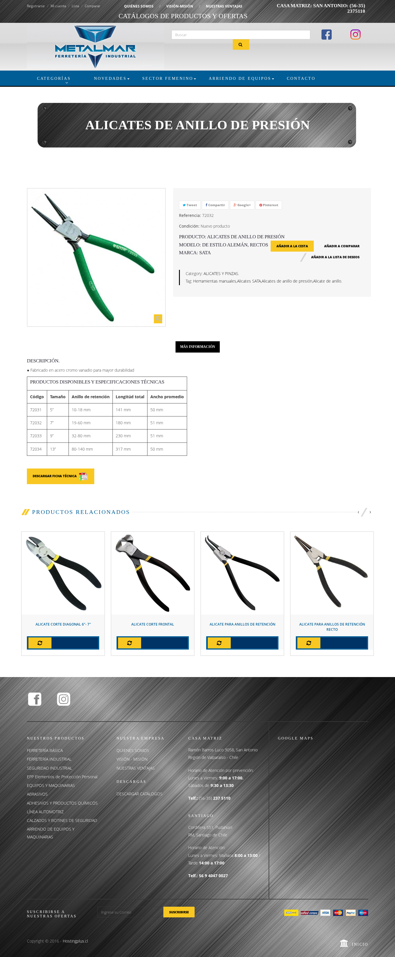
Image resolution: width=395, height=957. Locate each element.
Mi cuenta (58, 5)
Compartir (216, 205)
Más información (197, 347)
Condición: (189, 226)
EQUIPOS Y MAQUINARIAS (51, 785)
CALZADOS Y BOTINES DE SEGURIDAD (62, 820)
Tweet (191, 205)
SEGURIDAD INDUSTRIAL (49, 768)
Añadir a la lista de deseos (335, 257)
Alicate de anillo (327, 281)
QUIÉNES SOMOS (139, 6)
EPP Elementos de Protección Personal (62, 776)
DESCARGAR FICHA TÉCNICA (55, 476)
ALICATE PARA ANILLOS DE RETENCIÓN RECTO (332, 627)
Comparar (92, 5)
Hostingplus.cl (75, 941)
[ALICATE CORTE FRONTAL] (152, 573)
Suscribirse (179, 912)
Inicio (360, 944)
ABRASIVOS (37, 794)
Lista (75, 5)
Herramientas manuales (214, 281)
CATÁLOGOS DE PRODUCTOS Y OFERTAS (183, 16)
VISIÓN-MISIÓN (179, 6)
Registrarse (36, 5)
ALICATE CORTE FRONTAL (152, 624)
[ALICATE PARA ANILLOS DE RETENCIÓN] (242, 573)
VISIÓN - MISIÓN (132, 759)
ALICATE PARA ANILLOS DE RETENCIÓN (242, 624)
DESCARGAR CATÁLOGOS (140, 793)
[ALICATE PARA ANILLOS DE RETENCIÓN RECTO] (332, 573)
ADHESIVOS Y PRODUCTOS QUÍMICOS (62, 803)
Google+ (244, 205)
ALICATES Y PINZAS (221, 273)
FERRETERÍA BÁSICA (45, 750)
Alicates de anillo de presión (287, 281)
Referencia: (190, 215)
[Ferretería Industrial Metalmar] (95, 46)
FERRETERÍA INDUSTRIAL (49, 759)
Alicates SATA (249, 281)
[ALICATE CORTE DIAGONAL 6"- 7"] (63, 573)
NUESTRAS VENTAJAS (224, 6)
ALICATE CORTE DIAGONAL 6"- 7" (63, 624)
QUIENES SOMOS (133, 750)
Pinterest (270, 205)
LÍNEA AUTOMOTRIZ (45, 811)
